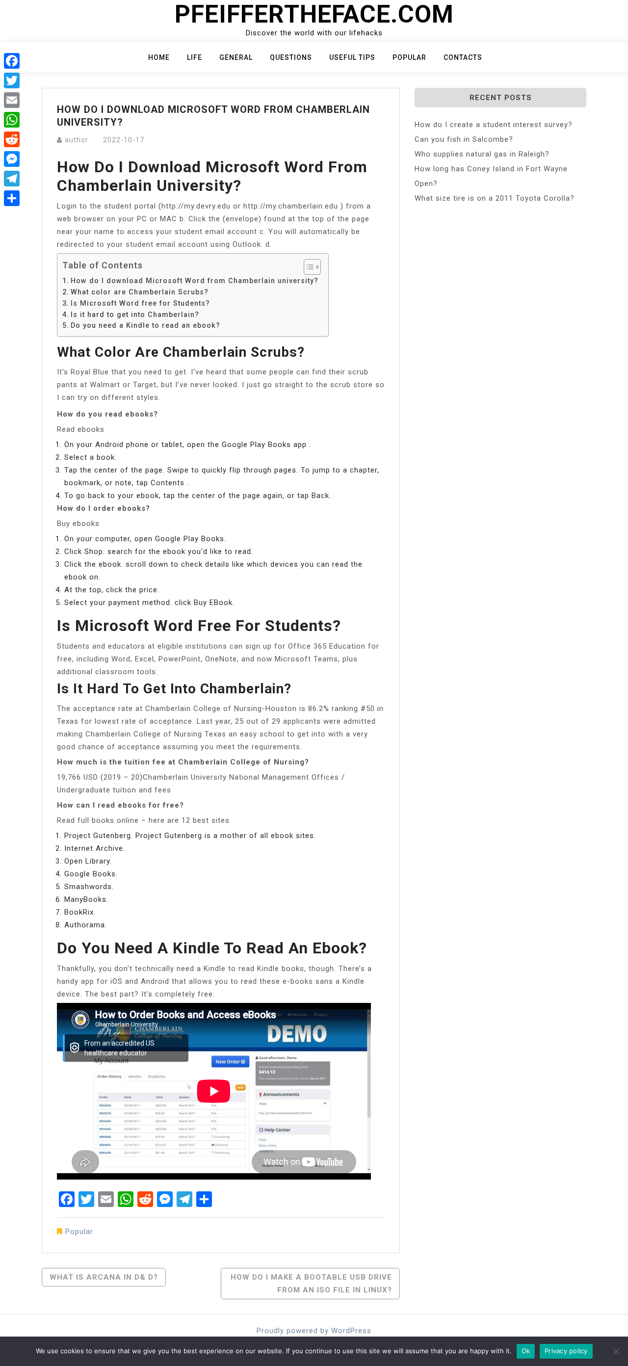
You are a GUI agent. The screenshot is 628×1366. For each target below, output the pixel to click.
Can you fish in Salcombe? (464, 139)
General (236, 57)
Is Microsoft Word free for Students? (140, 303)
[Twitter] (12, 80)
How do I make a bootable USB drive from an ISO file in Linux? (311, 1283)
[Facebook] (12, 61)
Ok (526, 1351)
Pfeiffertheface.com (314, 14)
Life (194, 57)
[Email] (12, 100)
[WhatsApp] (12, 120)
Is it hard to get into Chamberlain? (135, 314)
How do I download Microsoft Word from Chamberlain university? (194, 281)
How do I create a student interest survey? (494, 124)
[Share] (12, 198)
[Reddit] (12, 139)
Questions (291, 57)
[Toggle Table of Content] (307, 267)
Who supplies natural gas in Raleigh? (482, 154)
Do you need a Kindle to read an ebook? (145, 325)
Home (159, 57)
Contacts (463, 57)
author (76, 140)
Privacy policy (566, 1351)
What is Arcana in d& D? (104, 1277)
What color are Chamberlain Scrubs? (140, 292)
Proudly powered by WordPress (314, 1330)
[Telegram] (12, 178)
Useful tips (352, 57)
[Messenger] (12, 159)
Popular (409, 57)
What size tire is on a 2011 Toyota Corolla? (495, 198)
